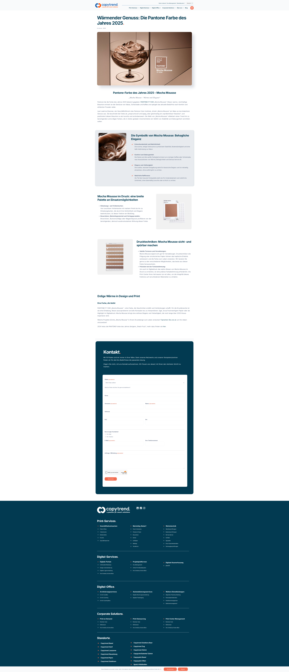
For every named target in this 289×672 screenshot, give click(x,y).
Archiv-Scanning (104, 597)
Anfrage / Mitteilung (114, 453)
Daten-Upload (162, 3)
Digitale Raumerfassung (174, 563)
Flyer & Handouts (137, 529)
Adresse (107, 411)
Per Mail (109, 434)
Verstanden (170, 669)
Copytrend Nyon (107, 658)
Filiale (110, 379)
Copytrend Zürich (140, 650)
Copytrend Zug (139, 646)
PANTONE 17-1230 (147, 102)
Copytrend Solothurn (108, 661)
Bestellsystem (180, 3)
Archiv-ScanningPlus (105, 600)
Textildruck (135, 546)
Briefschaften (103, 534)
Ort (146, 419)
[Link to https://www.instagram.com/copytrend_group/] (144, 508)
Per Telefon (110, 436)
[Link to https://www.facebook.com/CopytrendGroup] (141, 508)
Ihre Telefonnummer (151, 440)
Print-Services (106, 521)
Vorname (111, 403)
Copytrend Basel (107, 643)
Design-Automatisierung (106, 567)
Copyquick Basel (140, 657)
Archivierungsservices (108, 592)
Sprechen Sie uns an (168, 320)
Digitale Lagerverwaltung (106, 570)
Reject (183, 669)
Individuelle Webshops (105, 564)
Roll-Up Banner (169, 534)
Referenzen (103, 624)
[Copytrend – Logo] (106, 4)
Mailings (135, 543)
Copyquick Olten (140, 661)
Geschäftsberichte (104, 540)
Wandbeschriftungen (171, 529)
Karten (134, 537)
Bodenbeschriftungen (171, 532)
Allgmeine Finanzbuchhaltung (173, 594)
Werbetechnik (171, 526)
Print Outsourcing (139, 619)
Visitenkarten (103, 532)
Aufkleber (135, 540)
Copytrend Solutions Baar (143, 643)
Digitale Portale (105, 562)
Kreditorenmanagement (172, 600)
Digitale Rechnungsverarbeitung (141, 594)
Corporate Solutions (110, 613)
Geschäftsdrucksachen (108, 526)
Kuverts (102, 537)
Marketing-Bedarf (139, 526)
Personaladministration (171, 597)
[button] (189, 3)
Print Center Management (175, 619)
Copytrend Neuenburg (109, 654)
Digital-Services (107, 556)
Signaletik (168, 540)
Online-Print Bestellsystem (139, 567)
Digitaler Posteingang (138, 597)
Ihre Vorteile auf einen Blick (107, 573)
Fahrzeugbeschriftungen (172, 546)
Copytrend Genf (107, 647)
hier (164, 326)
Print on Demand (106, 619)
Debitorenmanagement (171, 603)
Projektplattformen (140, 562)
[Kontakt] (192, 7)
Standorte (103, 638)
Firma (106, 395)
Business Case (103, 621)
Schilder (168, 537)
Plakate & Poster (137, 532)
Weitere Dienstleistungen (175, 592)
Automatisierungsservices (142, 592)
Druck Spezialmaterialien (172, 543)
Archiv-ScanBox (104, 594)
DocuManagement (171, 3)
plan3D (168, 565)
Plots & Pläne (103, 529)
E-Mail (110, 440)
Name (150, 403)
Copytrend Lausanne (108, 650)
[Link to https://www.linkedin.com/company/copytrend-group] (138, 508)
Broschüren (136, 534)
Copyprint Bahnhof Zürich (143, 654)
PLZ (106, 419)
